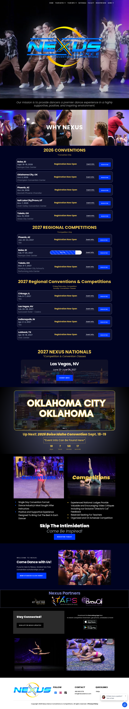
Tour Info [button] (71, 3)
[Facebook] (55, 693)
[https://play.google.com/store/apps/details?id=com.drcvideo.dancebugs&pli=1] (90, 627)
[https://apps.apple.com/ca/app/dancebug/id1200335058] (90, 622)
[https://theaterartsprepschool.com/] (65, 601)
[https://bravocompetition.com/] (93, 601)
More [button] (110, 3)
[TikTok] (65, 693)
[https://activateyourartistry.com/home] (38, 601)
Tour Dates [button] (59, 3)
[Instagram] (60, 693)
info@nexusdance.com (83, 694)
